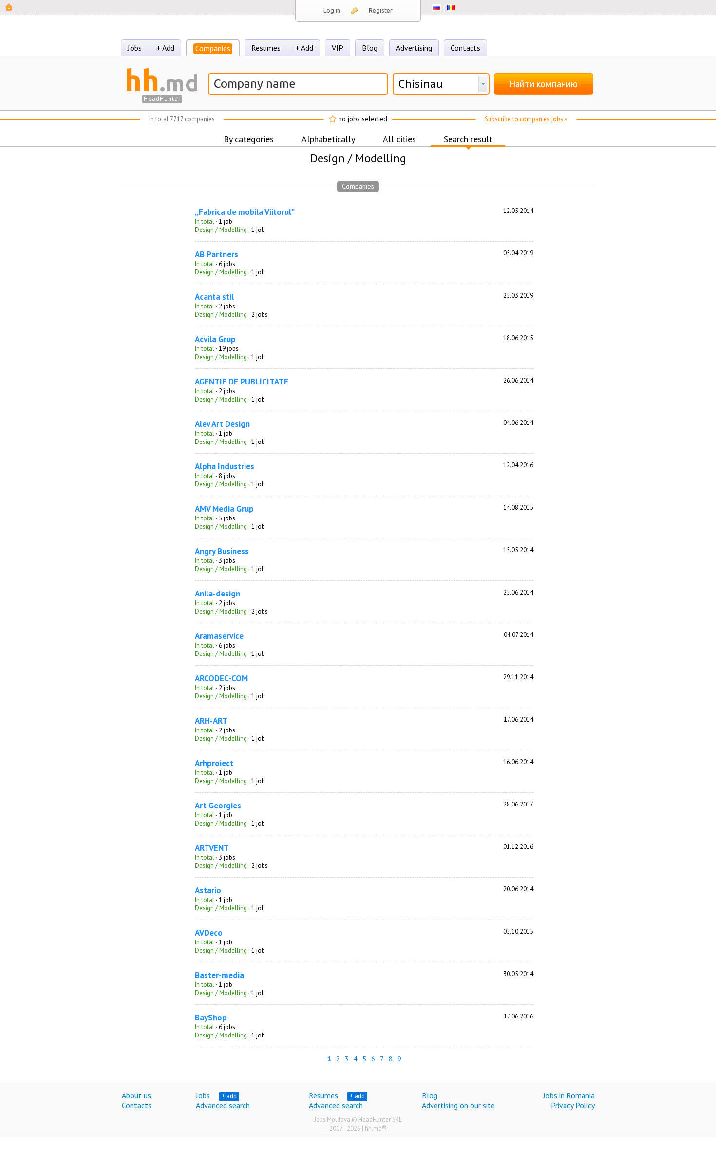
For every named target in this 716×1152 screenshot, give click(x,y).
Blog (369, 48)
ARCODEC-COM (221, 678)
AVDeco (209, 932)
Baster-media (219, 975)
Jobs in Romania (569, 1095)
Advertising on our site (458, 1105)
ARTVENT (212, 848)
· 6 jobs (215, 264)
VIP (337, 48)
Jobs (135, 48)
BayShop (211, 1017)
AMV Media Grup (224, 508)
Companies (212, 48)
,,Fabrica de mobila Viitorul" (245, 212)
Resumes (266, 48)
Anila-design (217, 593)
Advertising (414, 48)
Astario (208, 890)
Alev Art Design (222, 424)
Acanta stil (214, 296)
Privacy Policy (573, 1105)
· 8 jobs (215, 476)
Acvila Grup (215, 339)
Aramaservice (219, 636)
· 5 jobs (215, 518)
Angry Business (222, 551)
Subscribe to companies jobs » (526, 119)
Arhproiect (214, 763)
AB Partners (216, 254)
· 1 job (213, 221)
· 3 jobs (215, 561)
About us (136, 1095)
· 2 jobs (215, 306)
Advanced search (223, 1105)
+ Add (165, 48)
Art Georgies (218, 805)
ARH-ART (211, 720)
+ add (229, 1096)
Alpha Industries (224, 466)
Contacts (465, 48)
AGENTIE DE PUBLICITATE (241, 381)
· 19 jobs (217, 349)
